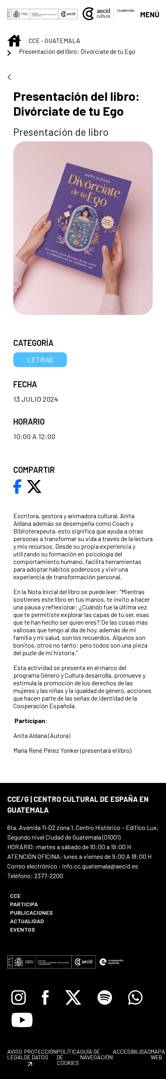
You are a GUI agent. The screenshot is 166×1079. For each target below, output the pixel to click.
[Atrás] (9, 77)
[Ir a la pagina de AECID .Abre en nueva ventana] (68, 13)
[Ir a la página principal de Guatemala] (109, 12)
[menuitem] (42, 895)
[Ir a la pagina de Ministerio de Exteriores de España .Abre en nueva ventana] (32, 13)
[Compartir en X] (34, 485)
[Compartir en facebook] (17, 485)
